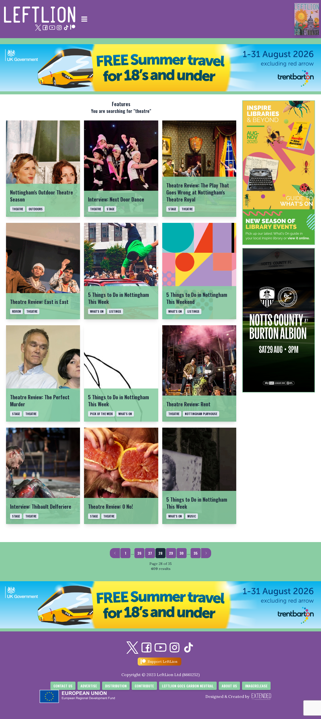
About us (229, 685)
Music (191, 516)
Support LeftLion (162, 661)
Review (16, 311)
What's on (97, 311)
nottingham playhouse (201, 414)
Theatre (17, 209)
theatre (95, 209)
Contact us (62, 685)
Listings (115, 311)
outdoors (36, 209)
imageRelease (256, 685)
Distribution (116, 685)
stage (110, 209)
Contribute (144, 685)
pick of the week (101, 414)
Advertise (89, 685)
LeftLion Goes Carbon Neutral (188, 685)
